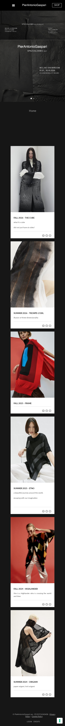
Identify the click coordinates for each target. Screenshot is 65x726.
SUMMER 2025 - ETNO (24, 489)
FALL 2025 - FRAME (22, 404)
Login (29, 722)
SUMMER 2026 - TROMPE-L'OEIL (29, 313)
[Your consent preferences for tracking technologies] (60, 721)
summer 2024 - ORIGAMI (26, 682)
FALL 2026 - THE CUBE (24, 218)
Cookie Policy (37, 716)
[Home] (34, 5)
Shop (57, 5)
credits (36, 722)
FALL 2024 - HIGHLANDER (26, 589)
